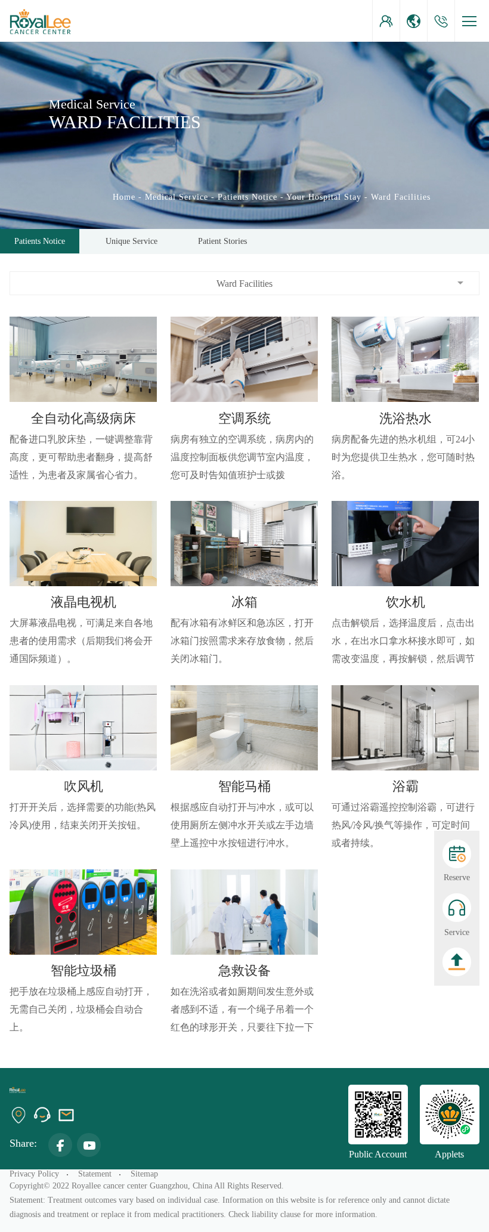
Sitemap (144, 1173)
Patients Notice (247, 197)
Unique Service (131, 241)
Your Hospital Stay (323, 197)
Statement (95, 1173)
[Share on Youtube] (89, 1145)
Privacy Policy (34, 1173)
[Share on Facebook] (60, 1145)
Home (124, 197)
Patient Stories (222, 241)
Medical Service (176, 197)
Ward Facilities (401, 197)
